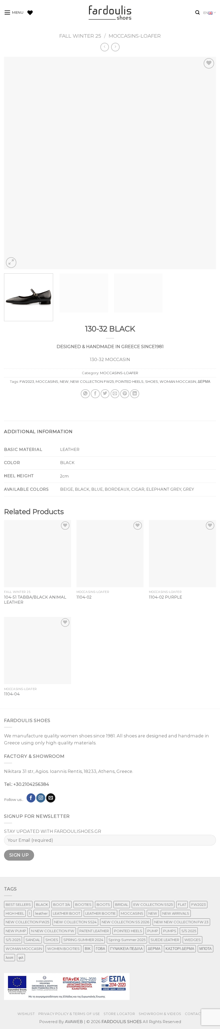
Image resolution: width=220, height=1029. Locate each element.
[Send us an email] (50, 797)
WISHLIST (26, 1014)
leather (41, 913)
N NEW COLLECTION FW (52, 931)
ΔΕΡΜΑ (204, 381)
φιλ (21, 957)
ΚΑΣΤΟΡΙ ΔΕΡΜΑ (180, 948)
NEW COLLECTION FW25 (92, 381)
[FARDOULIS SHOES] (110, 13)
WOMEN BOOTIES (63, 948)
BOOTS (103, 904)
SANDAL (32, 940)
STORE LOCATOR (119, 1014)
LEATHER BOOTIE (100, 913)
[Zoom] (11, 262)
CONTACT (193, 1014)
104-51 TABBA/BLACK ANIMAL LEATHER (35, 600)
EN (205, 12)
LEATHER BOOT (66, 913)
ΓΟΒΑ (100, 948)
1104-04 (12, 694)
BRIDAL (121, 904)
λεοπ (9, 957)
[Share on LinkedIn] (134, 393)
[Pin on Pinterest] (124, 393)
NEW (64, 381)
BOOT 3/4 (61, 904)
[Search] (197, 12)
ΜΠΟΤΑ (205, 948)
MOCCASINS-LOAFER (135, 36)
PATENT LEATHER (94, 931)
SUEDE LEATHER (165, 940)
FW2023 (27, 381)
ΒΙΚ (88, 948)
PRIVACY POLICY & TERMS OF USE (69, 1014)
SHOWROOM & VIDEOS (160, 1014)
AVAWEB (74, 1021)
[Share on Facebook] (95, 393)
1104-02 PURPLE (165, 597)
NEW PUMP (16, 931)
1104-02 (83, 597)
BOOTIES (83, 904)
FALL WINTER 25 (80, 36)
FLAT (182, 904)
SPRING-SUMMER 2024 (83, 940)
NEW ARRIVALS (175, 913)
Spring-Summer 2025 (126, 940)
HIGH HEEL (15, 913)
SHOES (151, 381)
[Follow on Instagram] (40, 797)
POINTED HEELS (129, 381)
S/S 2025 (188, 931)
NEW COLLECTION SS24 (75, 922)
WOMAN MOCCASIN (178, 381)
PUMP (152, 931)
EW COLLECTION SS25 (153, 904)
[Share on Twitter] (105, 393)
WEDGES (192, 940)
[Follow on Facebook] (31, 797)
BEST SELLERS (18, 904)
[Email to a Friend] (115, 393)
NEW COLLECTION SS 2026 (125, 922)
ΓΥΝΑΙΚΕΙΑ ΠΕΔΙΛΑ (126, 948)
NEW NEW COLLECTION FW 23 (181, 922)
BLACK (42, 904)
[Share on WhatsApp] (85, 393)
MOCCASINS (47, 381)
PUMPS (169, 931)
